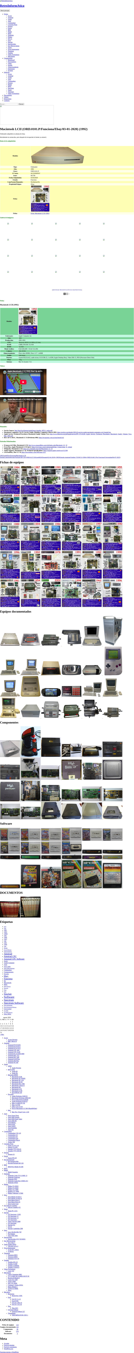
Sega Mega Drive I (14, 1200)
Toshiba (10, 53)
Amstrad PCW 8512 (14, 1047)
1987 (5, 939)
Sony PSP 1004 (13, 1235)
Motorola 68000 (13, 1075)
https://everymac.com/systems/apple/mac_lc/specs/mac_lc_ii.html (52, 447)
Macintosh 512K (17, 1077)
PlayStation (11, 1234)
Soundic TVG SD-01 (14, 1149)
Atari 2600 (7, 966)
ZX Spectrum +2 (13, 1216)
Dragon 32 (11, 1154)
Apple (10, 19)
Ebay (8, 455)
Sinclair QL (11, 1225)
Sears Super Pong (13, 1115)
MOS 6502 (11, 1069)
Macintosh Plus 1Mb (18, 1084)
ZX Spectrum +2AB (14, 1214)
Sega (5, 991)
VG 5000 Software (8, 1012)
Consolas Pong (12, 25)
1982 (5, 930)
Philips (10, 37)
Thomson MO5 (12, 1255)
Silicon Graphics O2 (14, 1207)
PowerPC (11, 1094)
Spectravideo (12, 44)
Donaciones (7, 99)
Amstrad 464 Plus (13, 1061)
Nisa (9, 1306)
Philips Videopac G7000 (15, 1193)
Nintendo (11, 35)
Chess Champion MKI (15, 1274)
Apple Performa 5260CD (19, 1096)
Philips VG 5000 (13, 1190)
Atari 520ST (12, 1126)
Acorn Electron (12, 1039)
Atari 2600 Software (9, 968)
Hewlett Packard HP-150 (15, 1163)
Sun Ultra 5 (11, 1243)
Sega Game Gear (13, 1204)
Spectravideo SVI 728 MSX (16, 1239)
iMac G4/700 (16, 1105)
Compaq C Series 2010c (15, 1285)
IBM (9, 30)
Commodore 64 (13, 1137)
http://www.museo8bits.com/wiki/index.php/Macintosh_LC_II (48, 445)
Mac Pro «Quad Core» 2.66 (20, 1112)
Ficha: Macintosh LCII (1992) (40, 213)
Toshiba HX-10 (13, 1262)
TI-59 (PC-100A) (13, 1250)
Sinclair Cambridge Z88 (15, 1228)
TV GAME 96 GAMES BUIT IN (18, 1276)
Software (7, 72)
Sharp (6, 1209)
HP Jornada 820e (13, 1161)
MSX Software (7, 986)
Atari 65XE (11, 1124)
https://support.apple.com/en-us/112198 (55, 450)
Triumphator (11, 1313)
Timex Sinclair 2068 (14, 1221)
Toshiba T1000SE (13, 1265)
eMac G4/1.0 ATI (17, 1107)
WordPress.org (8, 1349)
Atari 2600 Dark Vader (15, 1119)
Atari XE (11, 1130)
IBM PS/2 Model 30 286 (15, 1167)
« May (2, 1034)
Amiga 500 (11, 1142)
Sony (9, 40)
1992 (1, 455)
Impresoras (11, 69)
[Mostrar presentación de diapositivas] (67, 290)
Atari (9, 21)
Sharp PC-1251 (12, 1211)
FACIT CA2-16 (17, 1304)
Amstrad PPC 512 (13, 1055)
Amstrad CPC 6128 (14, 1052)
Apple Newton (16, 1068)
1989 (5, 943)
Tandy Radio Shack (10, 1244)
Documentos (8, 95)
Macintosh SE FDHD (18, 1078)
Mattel (10, 32)
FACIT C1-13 (16, 1299)
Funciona (13, 455)
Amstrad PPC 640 (13, 1057)
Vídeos (6, 97)
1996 (5, 946)
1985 (5, 935)
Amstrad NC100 (13, 1062)
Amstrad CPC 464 (13, 1050)
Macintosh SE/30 (17, 1082)
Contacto (7, 100)
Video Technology (13, 55)
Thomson (11, 51)
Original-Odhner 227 (18, 1311)
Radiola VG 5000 (13, 1191)
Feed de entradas (9, 1345)
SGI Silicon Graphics (10, 1205)
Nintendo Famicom (14, 1177)
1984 (5, 934)
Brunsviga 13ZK (17, 1295)
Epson (10, 28)
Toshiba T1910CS (13, 1267)
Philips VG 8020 (13, 1188)
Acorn (10, 16)
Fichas (6, 14)
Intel (9, 1110)
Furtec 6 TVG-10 (13, 1145)
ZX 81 (10, 1227)
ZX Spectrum (12, 1223)
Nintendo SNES (13, 1182)
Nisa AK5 (15, 1308)
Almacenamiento (13, 67)
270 (17, 1331)
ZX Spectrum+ (12, 1220)
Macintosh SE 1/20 (18, 1080)
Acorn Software (7, 950)
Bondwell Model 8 (14, 1278)
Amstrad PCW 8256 (14, 1045)
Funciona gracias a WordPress (9, 1352)
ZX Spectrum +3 (13, 1218)
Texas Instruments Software (10, 1007)
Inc (5, 981)
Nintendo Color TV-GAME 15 (17, 1175)
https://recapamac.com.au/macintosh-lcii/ (51, 437)
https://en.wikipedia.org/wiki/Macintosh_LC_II (37, 449)
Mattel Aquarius (13, 1172)
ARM (9, 1066)
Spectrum (11, 88)
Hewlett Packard (9, 1160)
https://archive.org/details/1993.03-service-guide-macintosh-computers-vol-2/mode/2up (84, 432)
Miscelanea (11, 56)
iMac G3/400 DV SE (18, 1103)
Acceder (6, 1343)
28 (17, 1329)
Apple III (14, 1071)
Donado (6, 974)
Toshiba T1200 (12, 1264)
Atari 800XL (12, 1122)
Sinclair (10, 42)
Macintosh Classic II (18, 1085)
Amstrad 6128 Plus (14, 1059)
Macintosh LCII (21, 455)
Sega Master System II (15, 1198)
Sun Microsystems (13, 46)
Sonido (10, 65)
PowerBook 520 (17, 1092)
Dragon (10, 26)
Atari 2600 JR (12, 1121)
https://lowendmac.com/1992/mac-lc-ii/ (33, 452)
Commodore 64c (13, 1138)
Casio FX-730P (13, 1280)
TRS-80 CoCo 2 (13, 1246)
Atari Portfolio (12, 1128)
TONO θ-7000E (13, 1288)
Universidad (7, 1009)
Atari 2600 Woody (13, 1117)
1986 (5, 937)
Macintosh (7, 983)
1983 (5, 932)
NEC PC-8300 (12, 1283)
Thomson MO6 (12, 1257)
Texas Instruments (13, 49)
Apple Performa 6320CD (19, 1101)
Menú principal (5, 10)
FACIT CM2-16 (17, 1303)
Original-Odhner (13, 1310)
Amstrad (10, 17)
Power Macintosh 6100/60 (20, 1099)
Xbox (9, 1290)
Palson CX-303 (12, 1147)
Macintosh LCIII (17, 1091)
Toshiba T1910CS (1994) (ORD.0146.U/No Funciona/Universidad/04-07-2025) (90, 457)
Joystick (10, 70)
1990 (5, 944)
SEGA (10, 39)
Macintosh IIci (16, 1087)
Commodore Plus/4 (14, 1140)
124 (17, 1325)
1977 (5, 926)
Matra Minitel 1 (12, 1287)
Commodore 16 (13, 1135)
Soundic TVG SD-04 (14, 1151)
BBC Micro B (12, 1041)
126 (17, 1327)
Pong (5, 990)
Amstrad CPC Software (14, 959)
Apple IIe (15, 1073)
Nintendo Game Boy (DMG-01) (18, 1181)
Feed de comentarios (10, 1347)
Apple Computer (9, 963)
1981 (5, 928)
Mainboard (11, 60)
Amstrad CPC (10, 956)
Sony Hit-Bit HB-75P (14, 1232)
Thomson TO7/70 (13, 1258)
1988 (5, 941)
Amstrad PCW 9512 (14, 1048)
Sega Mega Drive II (14, 1202)
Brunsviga (11, 1294)
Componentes (8, 58)
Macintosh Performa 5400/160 (21, 1098)
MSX (9, 33)
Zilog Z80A (7, 1014)
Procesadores (12, 62)
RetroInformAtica (12, 5)
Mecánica (7, 1292)
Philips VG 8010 (13, 1186)
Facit (9, 1297)
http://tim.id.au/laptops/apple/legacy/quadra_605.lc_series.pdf (33, 430)
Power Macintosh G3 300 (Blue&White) (24, 1108)
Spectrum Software (14, 1003)
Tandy (10, 47)
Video (10, 63)
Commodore (12, 23)
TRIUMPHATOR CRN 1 (20, 1315)
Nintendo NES (12, 1179)
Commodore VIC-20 (14, 1133)
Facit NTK (15, 1301)
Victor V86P (12, 1281)
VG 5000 (6, 1010)
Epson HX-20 (12, 1158)
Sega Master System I (14, 1197)
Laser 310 (11, 1271)
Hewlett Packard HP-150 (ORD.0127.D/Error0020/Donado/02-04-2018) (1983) (30, 457)
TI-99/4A (11, 1251)
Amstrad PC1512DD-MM (16, 1054)
